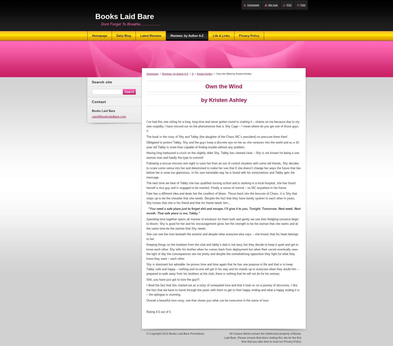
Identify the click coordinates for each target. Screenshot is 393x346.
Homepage (152, 73)
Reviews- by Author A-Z (175, 73)
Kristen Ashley (205, 73)
